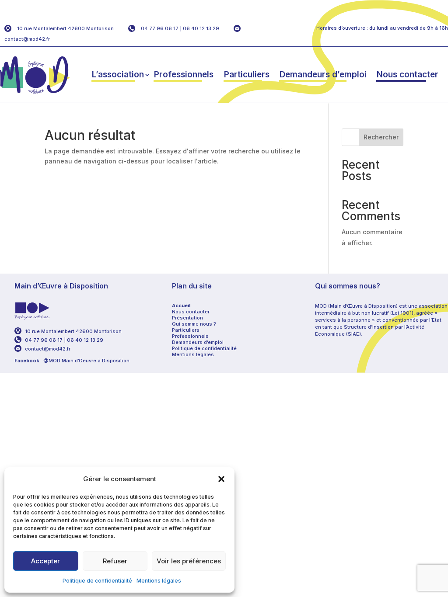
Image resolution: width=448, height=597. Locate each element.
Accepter (45, 561)
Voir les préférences (189, 561)
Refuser (115, 561)
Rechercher (381, 137)
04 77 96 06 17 (159, 28)
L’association (118, 74)
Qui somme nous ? (194, 324)
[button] (221, 479)
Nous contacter (407, 74)
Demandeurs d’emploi (323, 74)
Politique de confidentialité (97, 580)
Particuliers (247, 74)
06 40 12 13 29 (201, 28)
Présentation (187, 318)
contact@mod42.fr (27, 39)
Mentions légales (158, 580)
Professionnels (184, 74)
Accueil (181, 305)
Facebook (26, 361)
